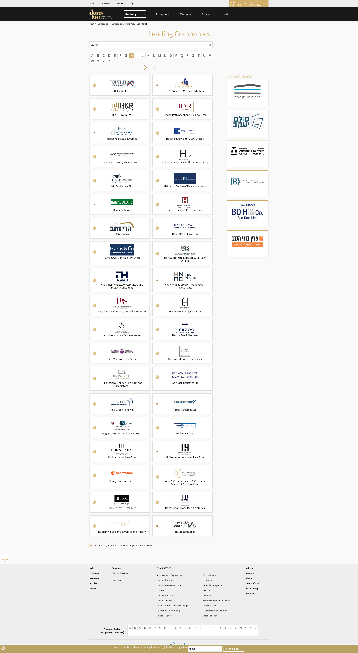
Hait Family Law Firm (119, 180)
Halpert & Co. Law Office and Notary (182, 180)
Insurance (207, 590)
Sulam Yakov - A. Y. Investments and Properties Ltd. (247, 123)
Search (94, 44)
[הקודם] (146, 68)
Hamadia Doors (119, 204)
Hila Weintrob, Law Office (119, 353)
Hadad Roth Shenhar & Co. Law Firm (182, 109)
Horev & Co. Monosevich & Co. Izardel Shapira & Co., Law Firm (182, 477)
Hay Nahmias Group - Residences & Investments (182, 280)
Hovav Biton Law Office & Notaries (182, 502)
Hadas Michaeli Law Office (119, 132)
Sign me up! (232, 648)
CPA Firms (161, 590)
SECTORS (165, 568)
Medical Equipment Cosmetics (216, 600)
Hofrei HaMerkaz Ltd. (182, 404)
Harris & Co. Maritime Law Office (119, 253)
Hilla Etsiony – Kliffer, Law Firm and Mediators (119, 378)
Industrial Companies (212, 585)
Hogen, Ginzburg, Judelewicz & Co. (119, 427)
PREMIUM (120, 573)
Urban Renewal (209, 615)
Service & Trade (209, 605)
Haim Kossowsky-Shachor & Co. (119, 156)
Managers (186, 14)
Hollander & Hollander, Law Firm (182, 451)
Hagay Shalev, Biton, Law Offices (182, 132)
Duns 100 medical (165, 600)
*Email (192, 648)
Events (225, 14)
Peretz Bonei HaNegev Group (247, 244)
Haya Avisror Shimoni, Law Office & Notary (119, 305)
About (92, 3)
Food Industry (209, 575)
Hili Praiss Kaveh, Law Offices (182, 353)
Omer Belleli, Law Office (247, 153)
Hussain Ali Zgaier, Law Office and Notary (119, 526)
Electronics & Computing (168, 610)
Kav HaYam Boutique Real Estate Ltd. (247, 93)
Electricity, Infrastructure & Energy (172, 605)
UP (116, 580)
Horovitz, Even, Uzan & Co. (119, 502)
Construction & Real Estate (169, 585)
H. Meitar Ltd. (119, 85)
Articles (206, 14)
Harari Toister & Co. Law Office (182, 204)
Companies (163, 14)
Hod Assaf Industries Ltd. (182, 378)
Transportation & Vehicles (214, 610)
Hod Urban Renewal (119, 404)
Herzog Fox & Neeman (182, 329)
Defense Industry (165, 595)
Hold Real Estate (182, 427)
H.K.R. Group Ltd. (119, 109)
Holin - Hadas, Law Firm (119, 451)
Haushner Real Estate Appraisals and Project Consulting (119, 280)
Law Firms (207, 595)
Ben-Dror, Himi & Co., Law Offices (247, 214)
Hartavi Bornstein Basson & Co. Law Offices (182, 253)
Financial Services (165, 615)
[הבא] (155, 68)
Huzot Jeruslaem (182, 526)
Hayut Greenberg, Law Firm (182, 305)
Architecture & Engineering (169, 575)
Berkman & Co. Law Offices (247, 184)
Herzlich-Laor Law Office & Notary (119, 329)
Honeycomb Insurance (119, 477)
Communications (165, 580)
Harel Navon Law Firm (182, 228)
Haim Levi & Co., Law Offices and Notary (182, 156)
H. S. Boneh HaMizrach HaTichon (182, 85)
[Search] (210, 44)
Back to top (5, 560)
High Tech (207, 580)
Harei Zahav (119, 228)
